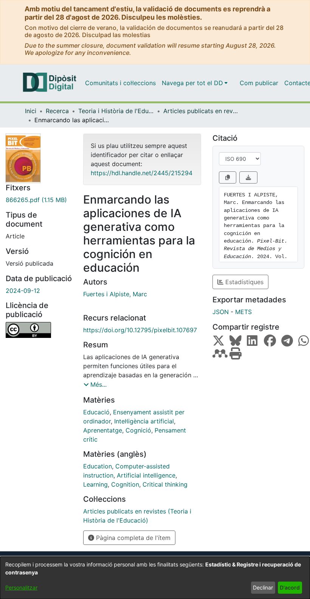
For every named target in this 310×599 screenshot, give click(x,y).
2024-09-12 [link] (23, 290)
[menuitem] (195, 82)
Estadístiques (243, 282)
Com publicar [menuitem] (259, 83)
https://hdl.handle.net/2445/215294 (141, 173)
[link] (39, 199)
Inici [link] (30, 111)
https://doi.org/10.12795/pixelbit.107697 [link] (140, 330)
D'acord (290, 587)
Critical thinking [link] (165, 484)
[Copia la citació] (227, 177)
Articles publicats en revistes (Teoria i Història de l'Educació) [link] (201, 111)
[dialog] (155, 578)
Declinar (263, 587)
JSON (220, 312)
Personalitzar (21, 587)
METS (243, 312)
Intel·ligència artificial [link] (144, 421)
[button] (95, 384)
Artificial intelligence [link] (146, 475)
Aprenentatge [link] (102, 430)
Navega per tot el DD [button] (192, 83)
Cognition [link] (125, 484)
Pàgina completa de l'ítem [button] (132, 537)
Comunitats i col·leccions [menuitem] (120, 83)
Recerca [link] (57, 111)
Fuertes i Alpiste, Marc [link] (115, 294)
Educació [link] (96, 412)
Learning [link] (95, 484)
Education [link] (97, 466)
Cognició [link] (138, 430)
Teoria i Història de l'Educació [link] (116, 111)
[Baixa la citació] (248, 177)
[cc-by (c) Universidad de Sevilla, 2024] (39, 330)
